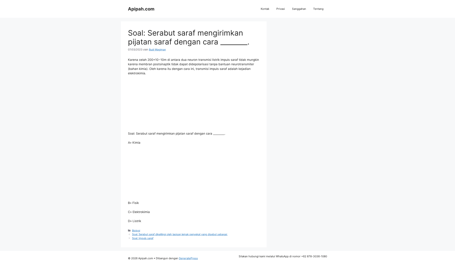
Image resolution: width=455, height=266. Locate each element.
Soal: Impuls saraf (142, 238)
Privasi (280, 8)
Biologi (136, 230)
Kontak (265, 8)
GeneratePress (188, 258)
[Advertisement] (193, 105)
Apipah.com (141, 9)
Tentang (318, 8)
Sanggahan (299, 8)
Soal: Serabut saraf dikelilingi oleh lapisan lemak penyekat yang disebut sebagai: (180, 234)
